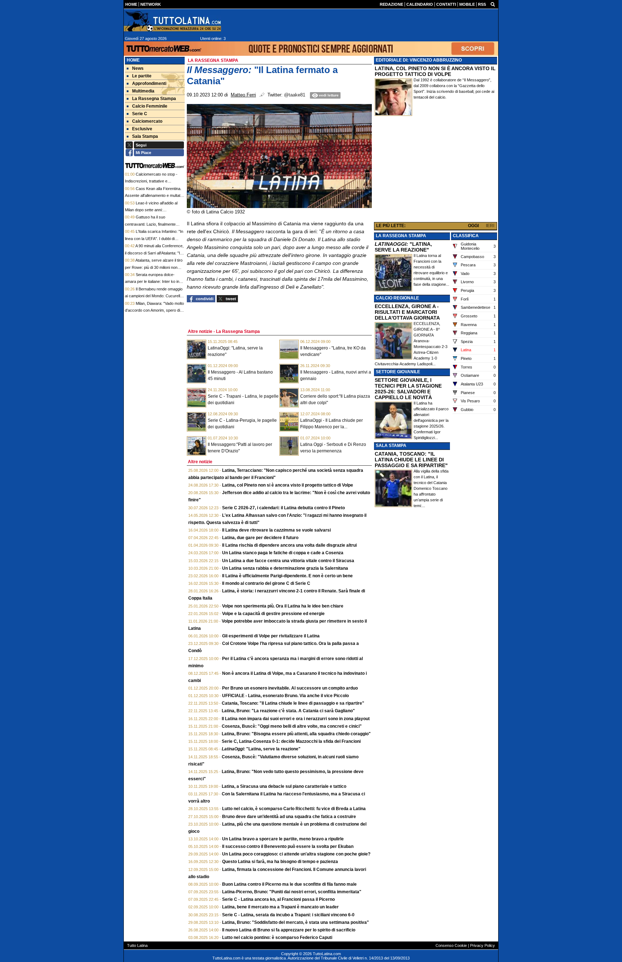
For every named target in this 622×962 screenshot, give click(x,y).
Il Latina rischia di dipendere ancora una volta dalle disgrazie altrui (289, 545)
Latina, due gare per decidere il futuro (260, 537)
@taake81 (294, 95)
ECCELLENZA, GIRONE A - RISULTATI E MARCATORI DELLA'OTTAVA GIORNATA (407, 312)
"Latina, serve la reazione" (261, 748)
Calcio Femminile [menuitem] (149, 106)
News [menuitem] (138, 68)
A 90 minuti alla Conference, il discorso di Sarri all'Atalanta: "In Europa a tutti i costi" (154, 253)
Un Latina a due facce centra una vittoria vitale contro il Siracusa (288, 560)
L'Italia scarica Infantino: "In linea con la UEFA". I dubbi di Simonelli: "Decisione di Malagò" (154, 238)
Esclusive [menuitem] (142, 128)
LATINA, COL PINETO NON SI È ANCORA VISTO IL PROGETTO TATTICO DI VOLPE (435, 71)
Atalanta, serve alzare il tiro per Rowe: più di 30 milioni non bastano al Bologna (153, 267)
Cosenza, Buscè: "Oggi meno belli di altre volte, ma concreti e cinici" (292, 726)
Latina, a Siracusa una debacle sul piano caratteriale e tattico (284, 786)
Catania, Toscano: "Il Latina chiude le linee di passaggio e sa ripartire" (293, 703)
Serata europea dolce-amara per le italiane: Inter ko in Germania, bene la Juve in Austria (154, 281)
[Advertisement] (435, 170)
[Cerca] (493, 4)
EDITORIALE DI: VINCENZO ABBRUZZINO (419, 60)
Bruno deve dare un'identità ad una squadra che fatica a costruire (289, 816)
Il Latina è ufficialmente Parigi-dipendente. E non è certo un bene (287, 575)
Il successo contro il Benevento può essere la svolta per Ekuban (287, 846)
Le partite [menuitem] (142, 75)
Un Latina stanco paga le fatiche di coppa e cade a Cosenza (282, 552)
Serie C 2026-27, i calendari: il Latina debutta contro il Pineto (283, 507)
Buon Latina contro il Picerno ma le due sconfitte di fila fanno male (289, 884)
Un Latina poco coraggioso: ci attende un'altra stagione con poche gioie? (296, 854)
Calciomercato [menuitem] (147, 121)
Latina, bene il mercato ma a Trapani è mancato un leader (280, 906)
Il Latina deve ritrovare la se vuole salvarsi (276, 530)
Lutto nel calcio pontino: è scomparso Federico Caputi (277, 937)
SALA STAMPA (391, 445)
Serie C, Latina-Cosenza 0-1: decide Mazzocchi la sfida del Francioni (291, 741)
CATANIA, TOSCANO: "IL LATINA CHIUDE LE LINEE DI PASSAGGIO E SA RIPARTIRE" (411, 459)
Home (133, 60)
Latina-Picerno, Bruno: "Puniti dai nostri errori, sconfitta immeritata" (291, 891)
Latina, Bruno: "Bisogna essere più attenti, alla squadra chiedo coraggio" (296, 733)
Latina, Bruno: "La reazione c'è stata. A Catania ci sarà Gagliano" (288, 710)
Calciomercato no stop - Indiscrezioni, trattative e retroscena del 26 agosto (151, 181)
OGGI (473, 225)
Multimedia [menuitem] (143, 91)
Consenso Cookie (451, 945)
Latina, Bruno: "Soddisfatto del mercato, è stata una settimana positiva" (295, 922)
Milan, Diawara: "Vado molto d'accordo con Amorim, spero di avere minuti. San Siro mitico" (154, 310)
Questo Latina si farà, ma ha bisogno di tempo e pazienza (280, 861)
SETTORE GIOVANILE (398, 371)
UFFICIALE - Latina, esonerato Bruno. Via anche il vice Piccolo (285, 695)
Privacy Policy (482, 945)
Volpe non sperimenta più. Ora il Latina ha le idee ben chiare (282, 606)
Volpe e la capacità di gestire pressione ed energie (273, 613)
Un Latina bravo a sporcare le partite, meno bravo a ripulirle (283, 838)
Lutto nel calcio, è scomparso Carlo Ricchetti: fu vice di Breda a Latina (294, 808)
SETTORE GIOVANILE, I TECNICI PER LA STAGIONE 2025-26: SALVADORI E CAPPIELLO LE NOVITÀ (408, 388)
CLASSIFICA (466, 235)
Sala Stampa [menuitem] (145, 136)
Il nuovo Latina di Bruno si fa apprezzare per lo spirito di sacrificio (288, 929)
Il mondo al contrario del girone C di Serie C (266, 583)
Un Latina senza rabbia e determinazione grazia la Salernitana (285, 568)
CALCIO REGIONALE (397, 298)
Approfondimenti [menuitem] (149, 83)
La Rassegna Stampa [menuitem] (154, 98)
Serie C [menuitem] (139, 113)
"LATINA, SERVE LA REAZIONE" (403, 247)
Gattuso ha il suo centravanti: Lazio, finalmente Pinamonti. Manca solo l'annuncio (153, 224)
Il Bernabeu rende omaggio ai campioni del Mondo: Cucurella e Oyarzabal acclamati (153, 296)
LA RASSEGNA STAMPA (401, 235)
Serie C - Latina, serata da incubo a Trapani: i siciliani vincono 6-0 (288, 914)
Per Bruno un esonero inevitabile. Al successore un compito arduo (290, 688)
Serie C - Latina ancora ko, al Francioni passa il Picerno (278, 899)
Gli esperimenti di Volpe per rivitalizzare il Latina (271, 635)
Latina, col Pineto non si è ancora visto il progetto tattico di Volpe (287, 485)
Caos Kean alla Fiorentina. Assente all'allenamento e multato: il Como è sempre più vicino (154, 195)
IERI (490, 225)
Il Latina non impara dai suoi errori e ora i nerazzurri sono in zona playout (296, 718)
